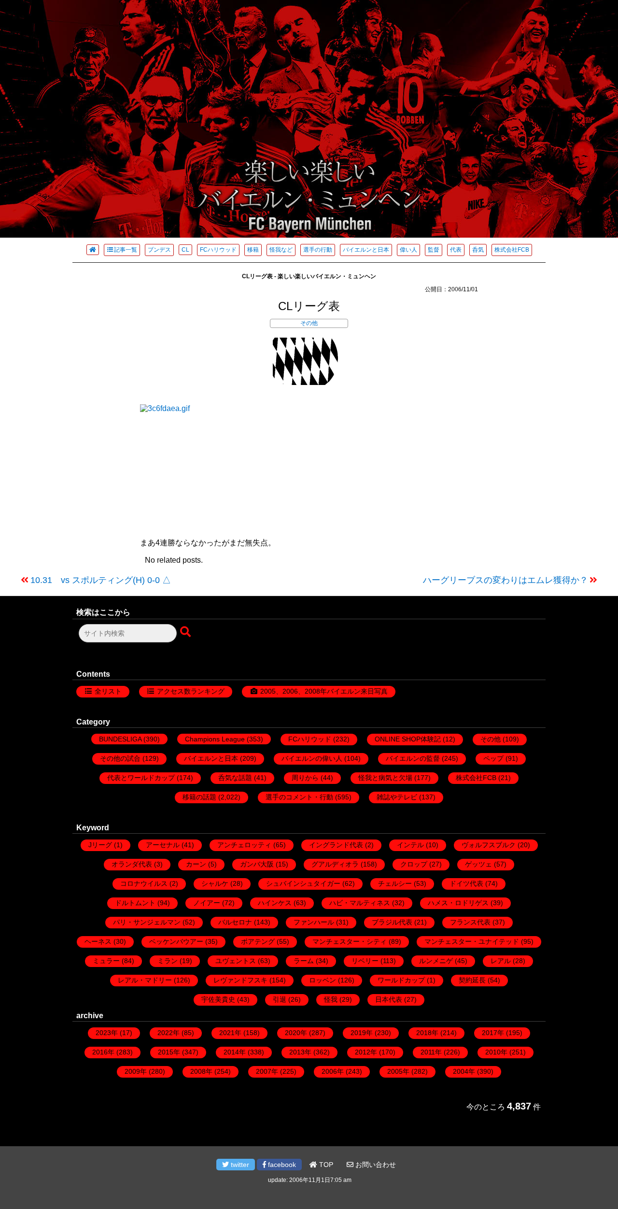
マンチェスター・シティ (349, 941)
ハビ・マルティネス (359, 903)
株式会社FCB (511, 249)
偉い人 (408, 249)
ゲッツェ (478, 864)
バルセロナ (235, 922)
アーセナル (163, 845)
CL (185, 249)
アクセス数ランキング (191, 691)
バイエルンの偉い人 (311, 758)
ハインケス (275, 903)
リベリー (365, 961)
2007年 (267, 1071)
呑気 (478, 249)
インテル (410, 845)
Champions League (215, 739)
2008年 (201, 1071)
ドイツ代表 (466, 883)
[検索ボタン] (186, 632)
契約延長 (472, 980)
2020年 (296, 1033)
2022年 (168, 1033)
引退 (279, 999)
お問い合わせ (374, 1164)
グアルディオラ (335, 864)
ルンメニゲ (436, 961)
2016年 (103, 1052)
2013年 (300, 1052)
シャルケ (214, 883)
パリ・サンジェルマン (147, 922)
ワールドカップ (401, 980)
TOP (325, 1164)
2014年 (235, 1052)
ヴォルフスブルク (489, 845)
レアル (501, 961)
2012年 (366, 1052)
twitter (239, 1164)
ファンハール (314, 922)
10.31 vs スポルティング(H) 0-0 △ (100, 580)
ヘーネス (98, 941)
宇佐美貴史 (218, 999)
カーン (196, 864)
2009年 (136, 1071)
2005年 (398, 1071)
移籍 (253, 249)
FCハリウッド (218, 249)
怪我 (330, 999)
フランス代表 (470, 922)
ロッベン (322, 980)
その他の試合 (120, 758)
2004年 (464, 1071)
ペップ (493, 758)
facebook (281, 1164)
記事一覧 (125, 249)
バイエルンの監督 (413, 758)
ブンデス (159, 249)
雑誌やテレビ (397, 797)
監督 (433, 249)
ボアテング (258, 941)
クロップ (413, 864)
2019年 (362, 1033)
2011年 (431, 1052)
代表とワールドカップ (141, 778)
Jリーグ (100, 845)
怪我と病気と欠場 (385, 778)
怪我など (281, 249)
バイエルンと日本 (366, 249)
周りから (305, 778)
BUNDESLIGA (120, 739)
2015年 (169, 1052)
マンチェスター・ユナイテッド (471, 941)
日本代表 (388, 999)
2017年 (493, 1033)
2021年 (230, 1033)
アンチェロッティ (244, 845)
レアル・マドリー (145, 980)
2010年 (496, 1052)
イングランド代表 (336, 845)
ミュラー (106, 961)
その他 (309, 323)
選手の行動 (317, 249)
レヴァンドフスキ (240, 980)
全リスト (108, 691)
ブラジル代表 (392, 922)
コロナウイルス (144, 883)
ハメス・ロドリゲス (458, 903)
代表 (456, 249)
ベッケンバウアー (176, 941)
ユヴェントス (235, 961)
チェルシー (395, 883)
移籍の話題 (199, 797)
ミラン (167, 961)
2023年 (107, 1033)
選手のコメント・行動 (299, 797)
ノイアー (206, 903)
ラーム (304, 961)
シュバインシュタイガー (303, 883)
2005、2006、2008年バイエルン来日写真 (324, 691)
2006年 (333, 1071)
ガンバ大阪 (257, 864)
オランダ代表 (132, 864)
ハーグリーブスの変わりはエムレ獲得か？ (505, 580)
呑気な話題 (235, 778)
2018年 (427, 1033)
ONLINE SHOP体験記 (408, 739)
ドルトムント (135, 903)
